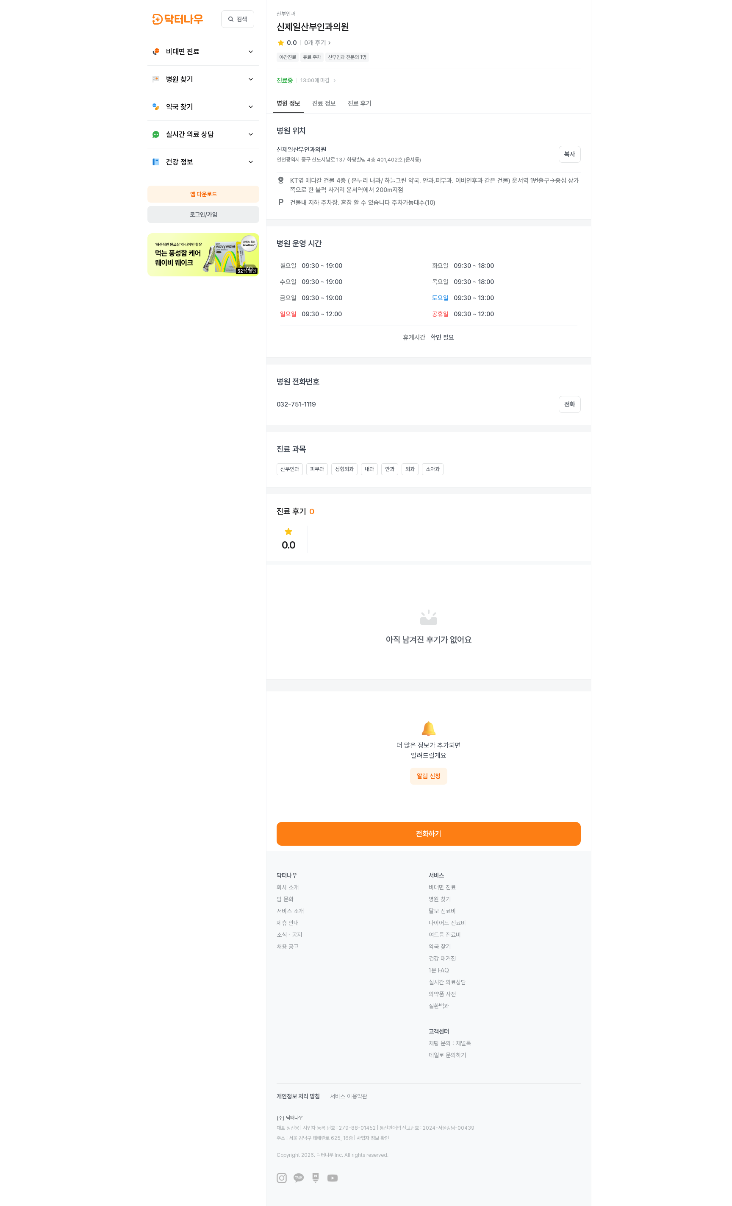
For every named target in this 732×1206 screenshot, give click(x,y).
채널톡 (463, 1043)
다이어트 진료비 (447, 922)
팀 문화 (285, 899)
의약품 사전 (442, 994)
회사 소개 (288, 887)
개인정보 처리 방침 (298, 1096)
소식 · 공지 (289, 934)
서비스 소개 (290, 911)
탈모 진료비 (442, 911)
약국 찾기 (440, 946)
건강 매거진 (442, 958)
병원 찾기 (440, 899)
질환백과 (439, 1006)
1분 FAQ (439, 970)
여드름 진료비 (445, 934)
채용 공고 (288, 946)
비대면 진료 (442, 887)
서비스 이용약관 (348, 1096)
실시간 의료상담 (447, 982)
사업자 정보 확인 (373, 1138)
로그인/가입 (203, 214)
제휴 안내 (288, 922)
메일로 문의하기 (447, 1055)
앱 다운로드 (203, 194)
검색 (242, 19)
